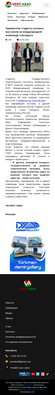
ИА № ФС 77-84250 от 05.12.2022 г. (32, 389)
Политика (11, 13)
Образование (27, 20)
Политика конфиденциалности (21, 337)
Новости (10, 303)
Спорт (10, 17)
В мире (31, 17)
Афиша (9, 318)
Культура (20, 17)
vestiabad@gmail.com (20, 362)
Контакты (10, 332)
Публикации (11, 308)
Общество (43, 17)
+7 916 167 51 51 (17, 356)
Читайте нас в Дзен (20, 368)
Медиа (9, 313)
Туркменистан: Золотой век (30, 100)
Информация (38, 13)
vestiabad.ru (28, 385)
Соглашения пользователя (19, 342)
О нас (8, 326)
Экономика (12, 20)
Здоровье (24, 13)
